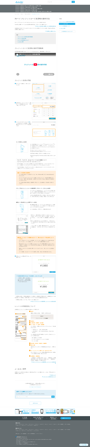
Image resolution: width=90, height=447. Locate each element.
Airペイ (27, 424)
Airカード (55, 424)
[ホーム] (19, 3)
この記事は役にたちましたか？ (67, 31)
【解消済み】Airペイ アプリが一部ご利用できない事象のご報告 (31, 8)
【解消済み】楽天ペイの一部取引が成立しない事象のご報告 (30, 5)
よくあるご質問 (21, 41)
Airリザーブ (42, 424)
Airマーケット (24, 425)
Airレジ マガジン (30, 430)
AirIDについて (36, 425)
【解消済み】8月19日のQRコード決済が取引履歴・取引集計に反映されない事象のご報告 (35, 11)
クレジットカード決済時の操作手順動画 (25, 36)
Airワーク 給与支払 (67, 424)
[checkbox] (32, 387)
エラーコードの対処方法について (49, 376)
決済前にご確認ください (51, 31)
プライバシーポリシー (39, 433)
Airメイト (50, 424)
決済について (53, 375)
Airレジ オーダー (21, 424)
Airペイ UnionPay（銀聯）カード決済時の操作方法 (46, 26)
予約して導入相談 (38, 418)
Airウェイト (37, 424)
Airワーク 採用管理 (60, 424)
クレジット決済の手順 (22, 38)
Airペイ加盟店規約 (23, 433)
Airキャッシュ (18, 425)
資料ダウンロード (65, 418)
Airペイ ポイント (31, 424)
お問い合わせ (35, 403)
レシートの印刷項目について (23, 40)
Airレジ (17, 424)
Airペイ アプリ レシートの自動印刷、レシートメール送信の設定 (44, 301)
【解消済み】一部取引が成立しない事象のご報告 (28, 7)
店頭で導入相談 (53, 418)
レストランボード (30, 425)
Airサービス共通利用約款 (31, 433)
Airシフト (46, 424)
